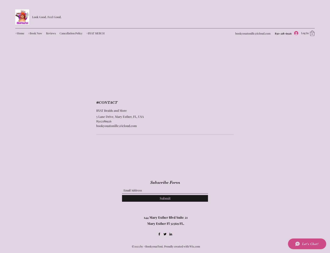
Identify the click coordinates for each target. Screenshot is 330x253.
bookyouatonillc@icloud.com (252, 33)
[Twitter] (165, 234)
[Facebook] (159, 234)
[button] (312, 33)
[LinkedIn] (171, 234)
